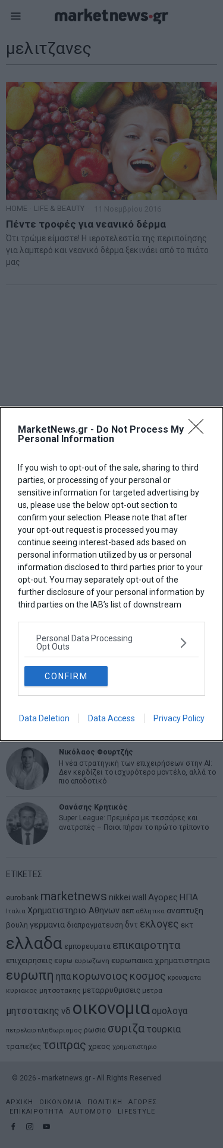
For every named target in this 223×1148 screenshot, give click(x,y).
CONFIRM (66, 676)
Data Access (111, 718)
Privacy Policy (179, 718)
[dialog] (111, 574)
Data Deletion (44, 718)
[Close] (200, 430)
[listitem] (111, 642)
